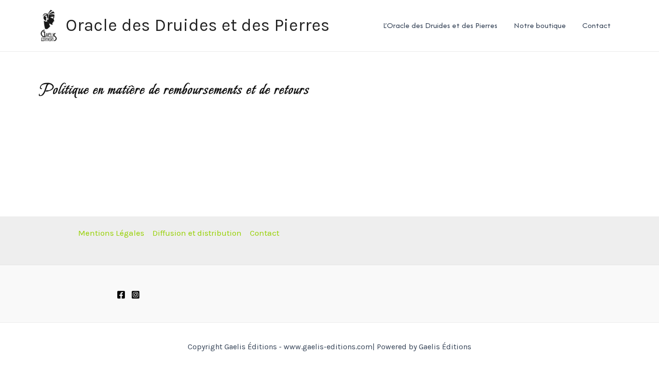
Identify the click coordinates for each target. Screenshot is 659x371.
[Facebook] (121, 294)
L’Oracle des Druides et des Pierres (440, 25)
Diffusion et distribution (197, 233)
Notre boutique (540, 25)
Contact (596, 25)
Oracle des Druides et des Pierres (198, 25)
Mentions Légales (111, 233)
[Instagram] (135, 294)
